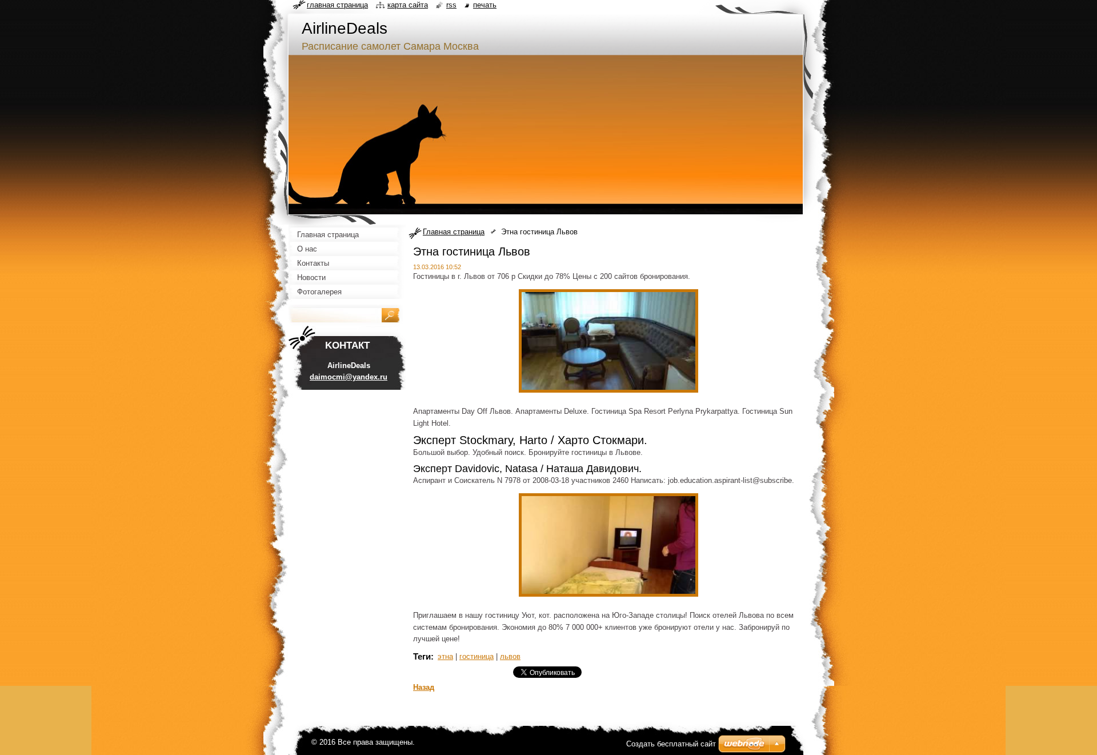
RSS (451, 5)
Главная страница (454, 231)
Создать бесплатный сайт (671, 744)
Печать (485, 5)
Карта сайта (407, 5)
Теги (422, 656)
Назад (423, 687)
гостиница (476, 656)
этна (445, 656)
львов (510, 656)
